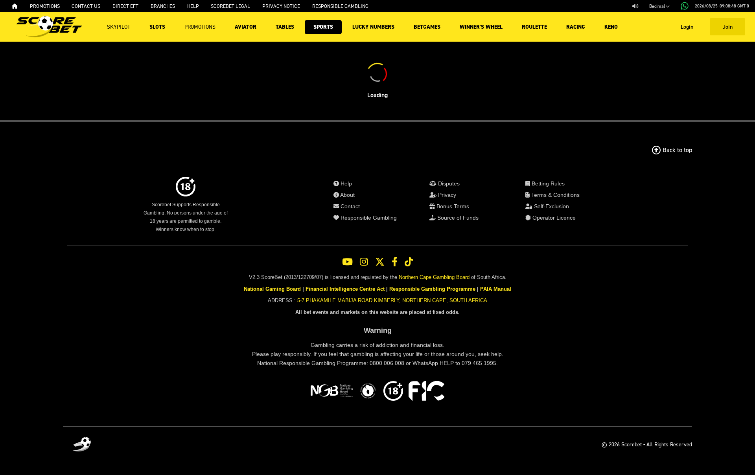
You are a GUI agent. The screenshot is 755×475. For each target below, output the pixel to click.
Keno (611, 27)
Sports (323, 27)
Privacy (446, 195)
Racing (575, 27)
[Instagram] (364, 262)
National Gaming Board (272, 289)
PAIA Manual (495, 289)
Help (345, 183)
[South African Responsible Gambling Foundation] (368, 392)
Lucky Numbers (373, 27)
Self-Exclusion (550, 206)
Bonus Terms (452, 206)
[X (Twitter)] (380, 262)
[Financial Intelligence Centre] (426, 392)
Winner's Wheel (481, 27)
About (347, 195)
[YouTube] (347, 262)
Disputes (448, 183)
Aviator (245, 27)
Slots (157, 27)
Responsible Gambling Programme (432, 289)
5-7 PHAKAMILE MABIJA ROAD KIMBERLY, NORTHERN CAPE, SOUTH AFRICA (392, 300)
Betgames (427, 27)
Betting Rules (547, 183)
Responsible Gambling (368, 218)
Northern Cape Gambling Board (434, 277)
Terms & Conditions (555, 195)
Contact (349, 206)
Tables (285, 27)
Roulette (534, 27)
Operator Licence (553, 218)
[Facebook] (395, 262)
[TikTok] (409, 262)
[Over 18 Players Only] (393, 392)
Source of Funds (457, 218)
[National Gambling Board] (331, 392)
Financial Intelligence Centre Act (345, 289)
